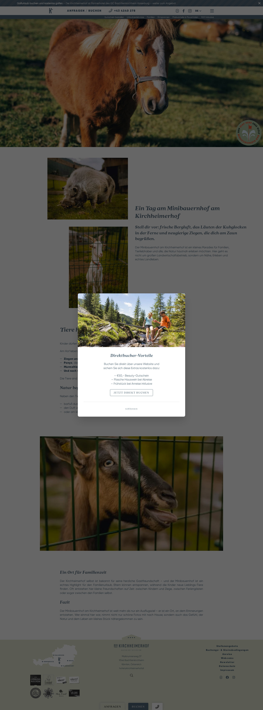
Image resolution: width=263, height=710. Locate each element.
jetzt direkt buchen (131, 392)
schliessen (131, 409)
